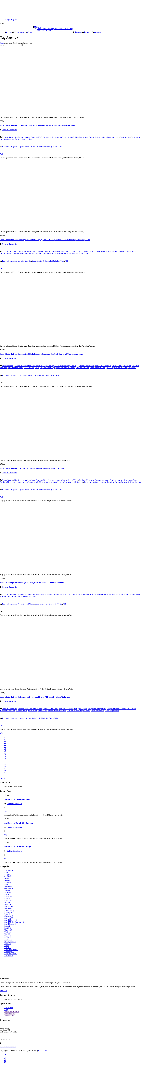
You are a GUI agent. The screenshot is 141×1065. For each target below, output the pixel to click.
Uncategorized (10, 942)
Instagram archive (53, 594)
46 (5, 770)
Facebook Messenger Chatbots (105, 480)
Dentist (7, 878)
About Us (88, 32)
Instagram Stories (61, 137)
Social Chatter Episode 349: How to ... (18, 823)
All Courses (8, 1008)
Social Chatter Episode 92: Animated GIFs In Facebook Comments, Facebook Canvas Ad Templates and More (41, 354)
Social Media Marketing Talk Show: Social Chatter (54, 29)
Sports (7, 926)
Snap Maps (47, 253)
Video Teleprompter (112, 711)
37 (5, 753)
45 (5, 768)
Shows (38, 27)
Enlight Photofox (24, 137)
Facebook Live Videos (70, 480)
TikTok (8, 930)
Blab (7, 873)
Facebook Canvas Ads (103, 366)
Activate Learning (8, 366)
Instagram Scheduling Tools (101, 251)
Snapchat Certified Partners (65, 368)
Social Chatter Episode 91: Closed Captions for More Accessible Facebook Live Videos (32, 468)
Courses (79, 32)
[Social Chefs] (22, 16)
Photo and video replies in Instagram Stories (104, 137)
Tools (55, 147)
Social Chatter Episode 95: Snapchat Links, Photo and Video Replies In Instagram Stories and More (37, 125)
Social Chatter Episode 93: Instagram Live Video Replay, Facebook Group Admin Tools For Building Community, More (45, 240)
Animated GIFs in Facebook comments (29, 366)
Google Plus (9, 888)
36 (5, 751)
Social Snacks (10, 924)
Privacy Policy (9, 1014)
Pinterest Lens (32, 711)
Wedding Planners (11, 950)
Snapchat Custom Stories (57, 711)
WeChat (7, 948)
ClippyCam (22, 251)
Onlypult (39, 253)
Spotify (7, 928)
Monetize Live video (15, 368)
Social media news (21, 139)
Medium (8, 898)
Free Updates (20, 32)
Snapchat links (125, 137)
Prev (3, 733)
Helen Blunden (117, 366)
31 (5, 741)
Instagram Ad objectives (26, 594)
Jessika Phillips (73, 137)
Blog (30, 32)
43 (5, 764)
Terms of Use (9, 1016)
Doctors (7, 880)
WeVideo (32, 596)
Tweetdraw (132, 368)
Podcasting (8, 908)
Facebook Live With (66, 709)
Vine (6, 946)
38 (5, 755)
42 (5, 762)
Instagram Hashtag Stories (97, 709)
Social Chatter (30, 147)
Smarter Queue (86, 594)
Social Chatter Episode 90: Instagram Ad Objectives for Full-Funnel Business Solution (32, 583)
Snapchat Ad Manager (47, 368)
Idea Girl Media (48, 137)
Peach (7, 902)
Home (10, 32)
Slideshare (8, 916)
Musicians (8, 900)
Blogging (8, 875)
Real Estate (9, 910)
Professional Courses (11, 1012)
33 (5, 745)
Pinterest (21, 604)
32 (5, 743)
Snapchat (21, 147)
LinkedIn (21, 261)
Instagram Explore (80, 709)
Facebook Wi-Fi (36, 137)
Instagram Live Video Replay (80, 251)
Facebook (5, 147)
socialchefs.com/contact (8, 1047)
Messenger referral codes (48, 482)
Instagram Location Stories (116, 709)
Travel (7, 934)
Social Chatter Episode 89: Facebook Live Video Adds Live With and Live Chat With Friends (35, 697)
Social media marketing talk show (63, 253)
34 (5, 747)
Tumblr (7, 936)
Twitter (52, 375)
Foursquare (9, 886)
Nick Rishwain (30, 253)
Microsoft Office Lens (7, 711)
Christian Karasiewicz (9, 130)
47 (5, 772)
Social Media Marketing (43, 147)
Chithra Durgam (7, 480)
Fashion (7, 884)
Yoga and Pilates (10, 954)
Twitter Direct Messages (19, 596)
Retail (7, 914)
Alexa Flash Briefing (44, 30)
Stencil (31, 139)
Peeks (37, 368)
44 (5, 766)
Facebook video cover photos (59, 251)
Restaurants (9, 912)
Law (6, 894)
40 (5, 759)
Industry (7, 890)
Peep (86, 482)
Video (60, 147)
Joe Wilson (127, 366)
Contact (98, 32)
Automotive (9, 871)
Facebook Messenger (86, 480)
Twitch (7, 938)
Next (2, 778)
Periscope (8, 904)
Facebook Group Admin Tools (37, 251)
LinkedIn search (18, 253)
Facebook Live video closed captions (49, 480)
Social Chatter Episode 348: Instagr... (18, 846)
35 (5, 749)
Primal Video (42, 711)
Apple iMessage (49, 366)
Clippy (32, 480)
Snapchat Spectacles (95, 482)
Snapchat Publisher (82, 368)
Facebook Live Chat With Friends (30, 709)
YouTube (8, 956)
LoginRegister (11, 20)
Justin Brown (131, 709)
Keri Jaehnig (83, 137)
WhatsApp (9, 952)
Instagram (13, 147)
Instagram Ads (33, 482)
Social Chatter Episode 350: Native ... (18, 799)
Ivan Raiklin (64, 594)
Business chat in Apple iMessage (66, 366)
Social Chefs (42, 1050)
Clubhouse (8, 876)
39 (5, 757)
